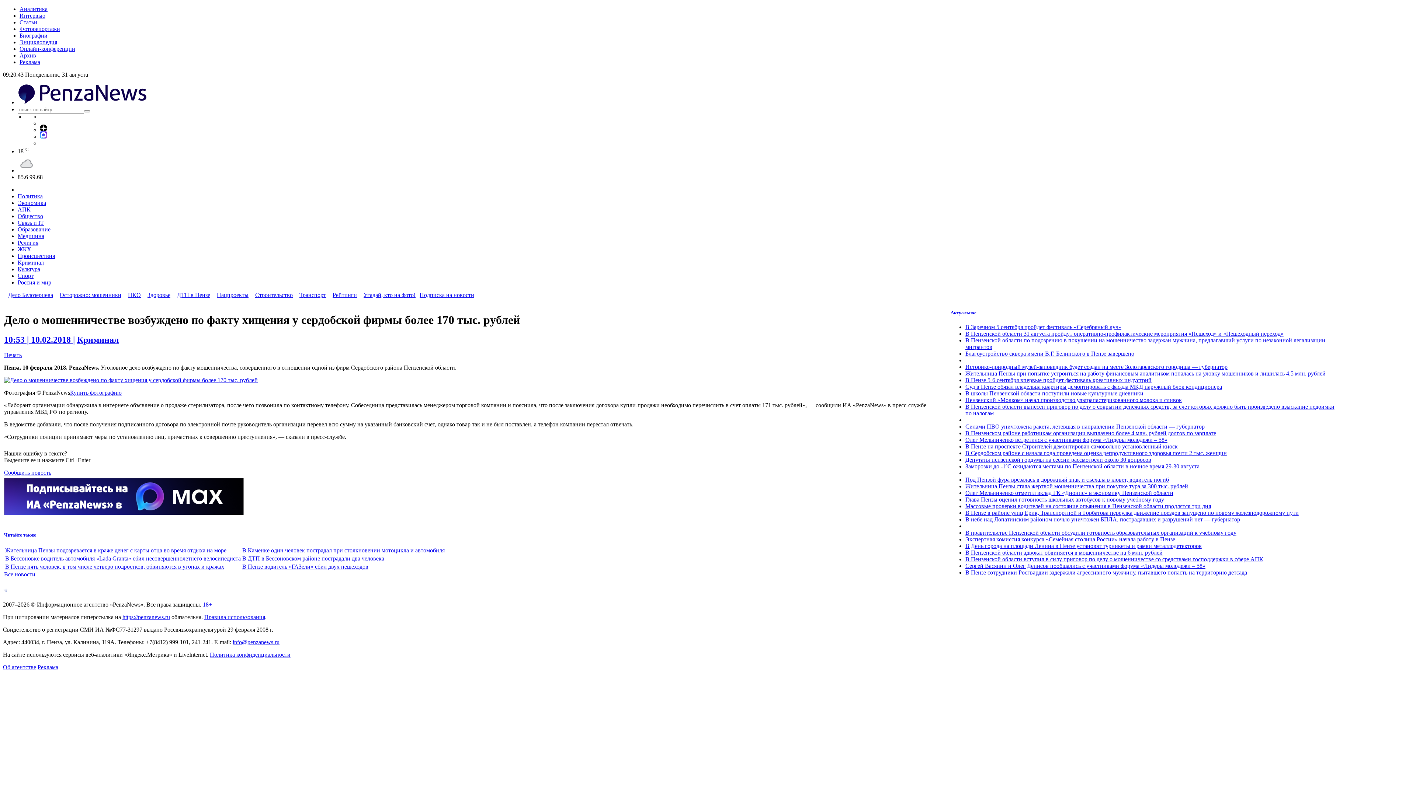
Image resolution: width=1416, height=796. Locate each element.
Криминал (31, 262)
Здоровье (159, 295)
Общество (30, 216)
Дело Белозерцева (30, 295)
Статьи (28, 22)
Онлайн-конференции (47, 49)
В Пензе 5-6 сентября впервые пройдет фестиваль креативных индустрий (1058, 380)
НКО (134, 295)
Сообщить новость (27, 472)
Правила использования (234, 617)
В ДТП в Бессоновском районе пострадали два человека (313, 558)
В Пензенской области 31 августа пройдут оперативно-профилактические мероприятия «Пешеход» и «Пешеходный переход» (1124, 334)
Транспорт (312, 295)
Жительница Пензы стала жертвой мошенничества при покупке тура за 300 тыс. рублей (1076, 486)
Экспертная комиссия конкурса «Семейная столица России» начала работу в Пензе (1070, 539)
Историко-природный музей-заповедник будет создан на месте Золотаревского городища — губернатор (1096, 367)
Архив (28, 55)
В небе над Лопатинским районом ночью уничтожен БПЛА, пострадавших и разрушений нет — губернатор (1102, 519)
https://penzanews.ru (146, 617)
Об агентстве (19, 667)
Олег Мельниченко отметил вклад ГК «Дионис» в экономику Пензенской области (1069, 493)
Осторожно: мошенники (90, 295)
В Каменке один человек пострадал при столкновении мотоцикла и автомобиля (343, 550)
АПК (24, 209)
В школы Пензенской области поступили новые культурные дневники (1054, 393)
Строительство (274, 295)
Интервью (32, 16)
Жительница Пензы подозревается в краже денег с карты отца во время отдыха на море (115, 550)
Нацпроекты (233, 295)
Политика (30, 196)
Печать (13, 355)
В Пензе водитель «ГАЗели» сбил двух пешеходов (305, 566)
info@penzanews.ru (256, 642)
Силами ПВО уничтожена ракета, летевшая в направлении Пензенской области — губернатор (1085, 426)
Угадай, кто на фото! (390, 295)
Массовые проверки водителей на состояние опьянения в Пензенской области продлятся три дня (1088, 506)
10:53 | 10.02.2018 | (39, 340)
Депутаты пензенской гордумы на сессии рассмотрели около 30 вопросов (1058, 460)
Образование (34, 229)
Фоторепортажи (40, 29)
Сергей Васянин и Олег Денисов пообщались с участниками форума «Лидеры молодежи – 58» (1085, 566)
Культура (29, 269)
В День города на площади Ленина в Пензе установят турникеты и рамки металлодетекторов (1083, 546)
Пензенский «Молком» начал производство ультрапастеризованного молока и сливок (1073, 400)
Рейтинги (345, 295)
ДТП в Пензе (193, 295)
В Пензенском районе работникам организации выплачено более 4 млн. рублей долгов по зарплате (1090, 433)
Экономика (32, 203)
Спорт (26, 276)
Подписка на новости (447, 295)
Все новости (19, 574)
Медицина (31, 236)
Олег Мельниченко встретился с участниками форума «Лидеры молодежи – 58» (1066, 440)
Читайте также (20, 535)
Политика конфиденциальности (250, 655)
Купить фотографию (96, 393)
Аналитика (34, 9)
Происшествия (36, 256)
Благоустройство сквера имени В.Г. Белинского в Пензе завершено (1049, 353)
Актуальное (963, 312)
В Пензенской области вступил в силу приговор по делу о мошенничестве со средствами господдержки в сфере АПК (1114, 559)
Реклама (30, 62)
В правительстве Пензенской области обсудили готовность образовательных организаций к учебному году (1100, 533)
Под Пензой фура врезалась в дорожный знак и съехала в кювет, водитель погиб (1067, 479)
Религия (28, 243)
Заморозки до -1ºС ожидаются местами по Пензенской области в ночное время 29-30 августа (1082, 466)
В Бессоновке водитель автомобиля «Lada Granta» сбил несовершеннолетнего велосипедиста (123, 558)
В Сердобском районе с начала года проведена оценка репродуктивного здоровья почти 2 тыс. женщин (1096, 453)
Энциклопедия (38, 42)
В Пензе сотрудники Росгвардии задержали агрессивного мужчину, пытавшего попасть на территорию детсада (1106, 572)
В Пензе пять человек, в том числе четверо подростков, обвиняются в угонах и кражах (114, 566)
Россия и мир (34, 282)
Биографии (34, 35)
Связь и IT (31, 223)
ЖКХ (24, 249)
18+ (207, 604)
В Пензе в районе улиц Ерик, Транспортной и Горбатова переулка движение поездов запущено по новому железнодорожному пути (1132, 513)
